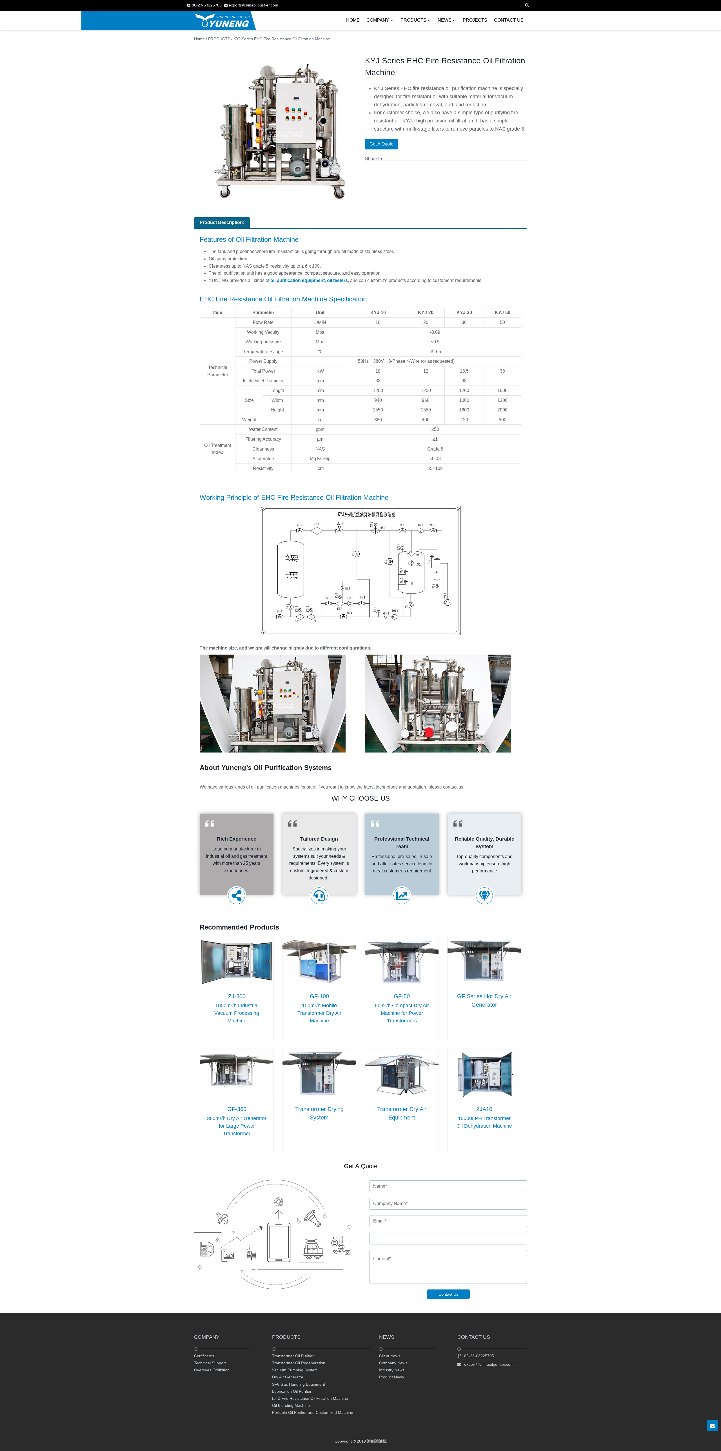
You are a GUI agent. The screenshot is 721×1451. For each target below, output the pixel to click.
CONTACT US (509, 20)
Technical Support (210, 1363)
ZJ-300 (237, 996)
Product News (391, 1377)
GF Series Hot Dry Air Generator (484, 1000)
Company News (393, 1363)
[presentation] (236, 960)
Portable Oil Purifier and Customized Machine (312, 1412)
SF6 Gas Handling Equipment (298, 1384)
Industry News (391, 1370)
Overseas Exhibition (212, 1370)
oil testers (337, 280)
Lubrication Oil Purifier (291, 1391)
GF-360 (236, 1109)
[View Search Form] (527, 5)
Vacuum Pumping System (295, 1370)
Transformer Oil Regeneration (298, 1363)
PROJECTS (475, 20)
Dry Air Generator (287, 1377)
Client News (389, 1355)
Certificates (204, 1355)
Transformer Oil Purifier (293, 1355)
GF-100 (319, 996)
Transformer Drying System (319, 1113)
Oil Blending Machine (291, 1405)
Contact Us (448, 1294)
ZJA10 (484, 1109)
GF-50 (402, 996)
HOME (353, 20)
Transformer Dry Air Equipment (401, 1113)
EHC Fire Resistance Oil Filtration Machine (310, 1398)
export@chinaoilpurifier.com (489, 1364)
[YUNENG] (222, 20)
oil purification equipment (297, 280)
